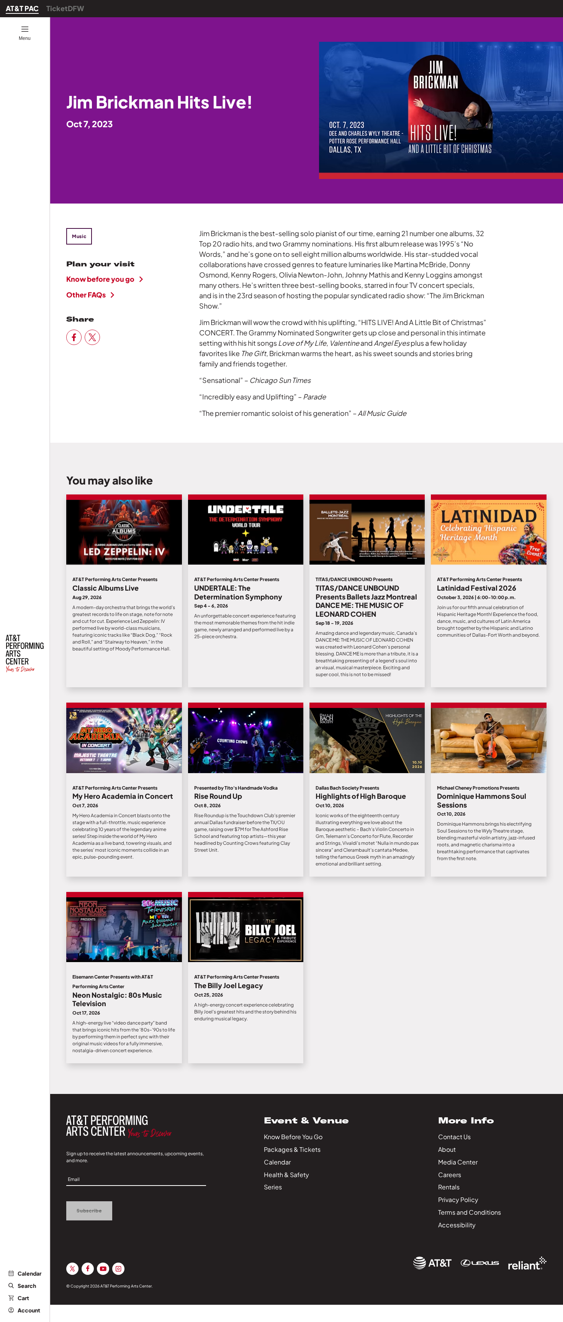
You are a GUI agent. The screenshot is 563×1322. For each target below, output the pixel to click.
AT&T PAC (22, 8)
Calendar (29, 1273)
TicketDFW (65, 8)
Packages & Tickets (292, 1149)
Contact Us (454, 1137)
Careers (449, 1175)
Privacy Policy (458, 1200)
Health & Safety (286, 1175)
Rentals (449, 1187)
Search (27, 1285)
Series (273, 1187)
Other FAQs (86, 294)
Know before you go (100, 278)
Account (29, 1310)
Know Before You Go (293, 1137)
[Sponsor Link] (432, 1263)
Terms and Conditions (469, 1212)
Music (79, 236)
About (447, 1149)
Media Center (458, 1162)
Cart (23, 1297)
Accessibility (457, 1225)
